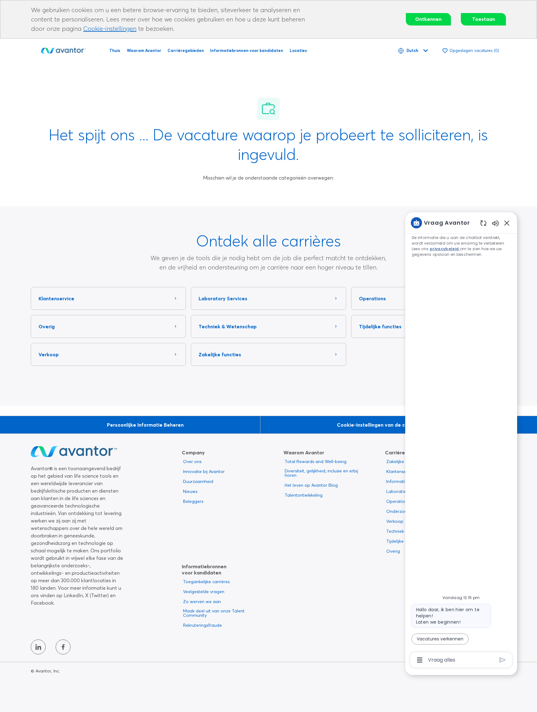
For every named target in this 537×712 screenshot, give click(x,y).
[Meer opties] (420, 660)
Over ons (192, 461)
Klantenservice (400, 471)
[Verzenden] (503, 660)
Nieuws (190, 491)
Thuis (114, 50)
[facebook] (63, 646)
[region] (461, 441)
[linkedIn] (38, 646)
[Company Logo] (63, 49)
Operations (397, 501)
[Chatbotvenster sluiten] (507, 222)
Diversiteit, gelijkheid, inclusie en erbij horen (321, 473)
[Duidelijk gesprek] (483, 223)
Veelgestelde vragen (203, 591)
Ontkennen (428, 19)
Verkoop (394, 521)
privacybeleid (445, 248)
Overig (393, 551)
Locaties (298, 50)
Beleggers (193, 501)
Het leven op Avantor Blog (311, 485)
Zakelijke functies (403, 461)
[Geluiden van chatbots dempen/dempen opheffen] (495, 222)
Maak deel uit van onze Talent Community (214, 613)
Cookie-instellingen (109, 28)
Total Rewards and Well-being (316, 461)
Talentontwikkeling (304, 495)
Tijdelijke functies (403, 541)
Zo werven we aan (202, 601)
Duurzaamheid (198, 481)
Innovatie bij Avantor (204, 471)
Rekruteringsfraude (202, 625)
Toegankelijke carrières (206, 581)
